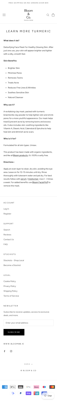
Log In (6, 209)
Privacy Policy (10, 286)
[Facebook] (5, 351)
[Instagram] (11, 351)
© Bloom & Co (28, 371)
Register (7, 213)
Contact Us (9, 239)
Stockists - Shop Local (14, 260)
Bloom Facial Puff (40, 182)
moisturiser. (33, 179)
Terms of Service (11, 296)
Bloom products (20, 155)
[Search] (48, 15)
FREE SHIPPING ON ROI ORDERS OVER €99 (29, 3)
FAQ (6, 244)
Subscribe (14, 332)
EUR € (27, 364)
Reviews (7, 234)
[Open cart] (53, 14)
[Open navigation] (4, 15)
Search (7, 230)
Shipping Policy (10, 291)
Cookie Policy (10, 281)
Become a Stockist (12, 265)
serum (23, 179)
